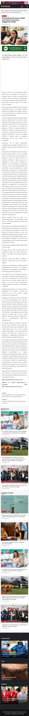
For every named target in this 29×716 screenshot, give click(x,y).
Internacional (5, 651)
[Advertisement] (14, 75)
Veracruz (4, 16)
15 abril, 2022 (6, 656)
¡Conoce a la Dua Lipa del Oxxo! (11, 677)
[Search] (27, 6)
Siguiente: (14, 401)
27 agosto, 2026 (6, 434)
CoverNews (14, 713)
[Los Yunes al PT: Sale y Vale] (14, 695)
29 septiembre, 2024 (7, 702)
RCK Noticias (5, 6)
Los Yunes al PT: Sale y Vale (10, 700)
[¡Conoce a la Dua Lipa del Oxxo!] (14, 672)
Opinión (4, 698)
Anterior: (13, 394)
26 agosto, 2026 (6, 518)
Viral (4, 675)
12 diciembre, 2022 (6, 24)
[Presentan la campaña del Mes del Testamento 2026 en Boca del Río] (14, 531)
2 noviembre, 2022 (7, 679)
